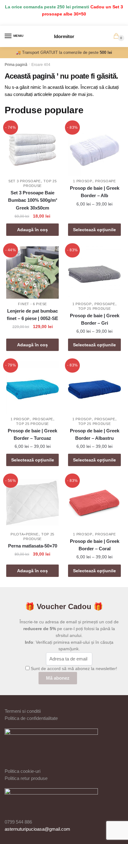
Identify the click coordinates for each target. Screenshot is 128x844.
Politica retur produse (26, 778)
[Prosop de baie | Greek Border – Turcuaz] (32, 387)
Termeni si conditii (23, 711)
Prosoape (105, 181)
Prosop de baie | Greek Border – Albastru (94, 434)
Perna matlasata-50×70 (32, 545)
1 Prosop (82, 181)
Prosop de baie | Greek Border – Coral (94, 545)
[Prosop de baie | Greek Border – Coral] (94, 503)
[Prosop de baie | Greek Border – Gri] (94, 272)
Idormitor (64, 36)
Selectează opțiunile (94, 229)
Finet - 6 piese (32, 304)
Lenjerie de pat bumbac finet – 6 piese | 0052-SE (32, 314)
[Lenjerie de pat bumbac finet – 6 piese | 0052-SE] (32, 272)
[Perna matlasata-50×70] (32, 503)
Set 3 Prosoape (24, 181)
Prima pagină (16, 65)
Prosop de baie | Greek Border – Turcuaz (32, 434)
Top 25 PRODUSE (94, 308)
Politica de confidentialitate (31, 718)
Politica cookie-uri (22, 771)
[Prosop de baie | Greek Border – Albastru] (94, 387)
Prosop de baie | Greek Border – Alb (94, 191)
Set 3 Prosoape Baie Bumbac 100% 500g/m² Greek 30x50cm (32, 200)
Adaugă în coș (32, 229)
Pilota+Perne (24, 534)
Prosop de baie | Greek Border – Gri (94, 319)
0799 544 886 (18, 822)
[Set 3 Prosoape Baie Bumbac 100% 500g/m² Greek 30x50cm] (32, 149)
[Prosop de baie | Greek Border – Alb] (94, 149)
